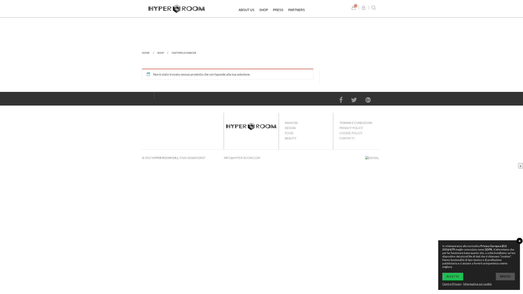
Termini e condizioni (355, 123)
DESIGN (290, 128)
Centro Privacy (452, 284)
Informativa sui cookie (477, 284)
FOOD (289, 133)
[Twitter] (354, 100)
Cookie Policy (350, 133)
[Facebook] (341, 100)
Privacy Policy (351, 128)
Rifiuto (505, 276)
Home (146, 52)
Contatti (347, 138)
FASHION (291, 123)
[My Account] (364, 8)
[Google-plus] (368, 100)
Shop (160, 52)
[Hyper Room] (176, 8)
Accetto (452, 276)
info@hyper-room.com (242, 157)
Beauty (290, 138)
